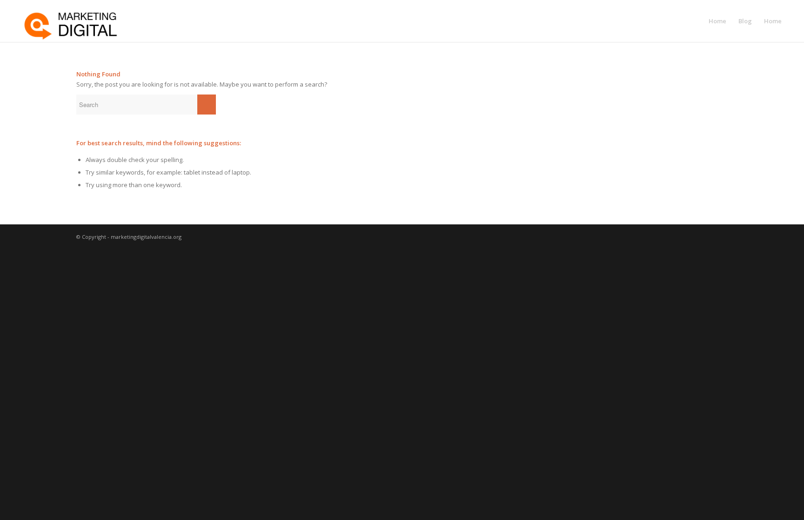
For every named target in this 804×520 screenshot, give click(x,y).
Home (717, 21)
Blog (745, 21)
